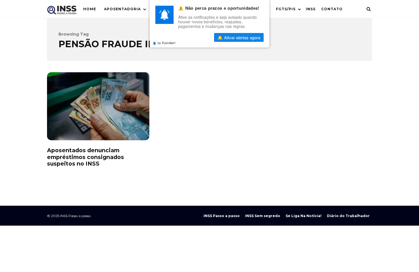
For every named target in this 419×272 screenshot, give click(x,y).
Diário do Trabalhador (348, 216)
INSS (311, 9)
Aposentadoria (122, 9)
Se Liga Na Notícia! (304, 216)
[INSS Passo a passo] (61, 11)
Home (89, 9)
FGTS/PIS (286, 9)
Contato (332, 9)
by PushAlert (166, 42)
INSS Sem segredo (262, 216)
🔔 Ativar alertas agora (238, 37)
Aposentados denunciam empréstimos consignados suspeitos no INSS (98, 106)
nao (195, 37)
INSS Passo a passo (222, 216)
